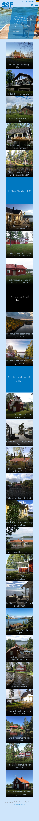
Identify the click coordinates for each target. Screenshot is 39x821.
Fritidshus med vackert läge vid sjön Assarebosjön (20, 173)
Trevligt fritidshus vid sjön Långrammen (19, 416)
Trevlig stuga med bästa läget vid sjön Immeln (19, 146)
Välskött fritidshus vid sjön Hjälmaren (19, 65)
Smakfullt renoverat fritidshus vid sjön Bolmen (19, 793)
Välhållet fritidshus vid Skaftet (20, 498)
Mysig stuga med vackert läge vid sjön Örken (19, 469)
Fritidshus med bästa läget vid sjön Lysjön (19, 335)
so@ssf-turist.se (29, 803)
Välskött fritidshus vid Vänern (19, 94)
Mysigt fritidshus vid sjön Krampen (19, 739)
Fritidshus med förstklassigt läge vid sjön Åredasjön (19, 254)
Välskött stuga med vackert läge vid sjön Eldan (19, 281)
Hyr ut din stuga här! (27, 1)
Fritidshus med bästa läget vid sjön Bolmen (19, 604)
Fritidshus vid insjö (19, 190)
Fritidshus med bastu (19, 298)
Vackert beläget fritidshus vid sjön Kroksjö (19, 577)
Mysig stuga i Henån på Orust (19, 552)
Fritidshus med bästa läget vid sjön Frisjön (19, 362)
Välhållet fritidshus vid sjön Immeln (19, 766)
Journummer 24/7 (19, 804)
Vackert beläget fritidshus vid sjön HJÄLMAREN (19, 685)
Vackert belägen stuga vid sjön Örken (19, 442)
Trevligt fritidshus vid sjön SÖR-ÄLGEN (19, 712)
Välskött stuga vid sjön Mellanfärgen (19, 227)
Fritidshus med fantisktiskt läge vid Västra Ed (19, 658)
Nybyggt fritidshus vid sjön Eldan (19, 119)
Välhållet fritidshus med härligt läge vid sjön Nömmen (19, 523)
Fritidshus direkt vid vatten (19, 379)
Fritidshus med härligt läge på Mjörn (19, 631)
